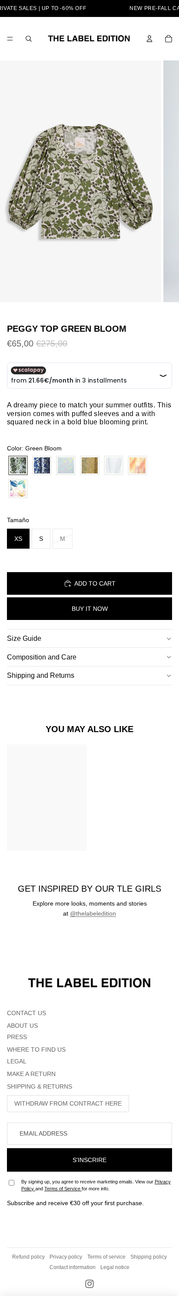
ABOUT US (22, 1025)
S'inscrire (89, 1159)
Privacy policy (66, 1257)
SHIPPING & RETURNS (39, 1086)
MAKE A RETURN (31, 1073)
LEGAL (17, 1061)
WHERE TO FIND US (36, 1049)
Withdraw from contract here (68, 1103)
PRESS (17, 1036)
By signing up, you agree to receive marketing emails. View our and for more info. (96, 1185)
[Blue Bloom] (42, 465)
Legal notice (114, 1267)
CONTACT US (26, 1012)
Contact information (73, 1267)
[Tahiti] (18, 488)
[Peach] (137, 465)
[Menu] (10, 39)
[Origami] (114, 465)
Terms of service (106, 1257)
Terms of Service (63, 1188)
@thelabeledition (93, 913)
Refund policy (28, 1257)
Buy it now (90, 608)
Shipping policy (148, 1257)
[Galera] (66, 465)
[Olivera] (90, 465)
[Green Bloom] (18, 465)
